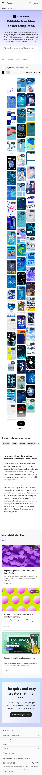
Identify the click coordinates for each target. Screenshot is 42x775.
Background (6, 443)
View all (4, 540)
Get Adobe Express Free (21, 715)
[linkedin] (14, 763)
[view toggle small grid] (3, 72)
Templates (10, 59)
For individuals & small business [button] (12, 731)
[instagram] (7, 763)
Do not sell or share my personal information (24, 769)
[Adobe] (10, 3)
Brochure (22, 443)
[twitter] (11, 763)
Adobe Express (7, 8)
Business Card (31, 443)
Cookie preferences (7, 769)
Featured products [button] (8, 753)
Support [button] (5, 744)
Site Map (5, 771)
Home (3, 59)
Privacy (27, 766)
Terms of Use (34, 766)
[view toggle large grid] (8, 72)
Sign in (36, 3)
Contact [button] (5, 748)
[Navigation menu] (3, 3)
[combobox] (21, 48)
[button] (30, 3)
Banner (14, 443)
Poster (17, 59)
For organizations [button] (8, 740)
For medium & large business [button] (11, 735)
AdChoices (12, 771)
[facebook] (4, 763)
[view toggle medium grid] (5, 72)
